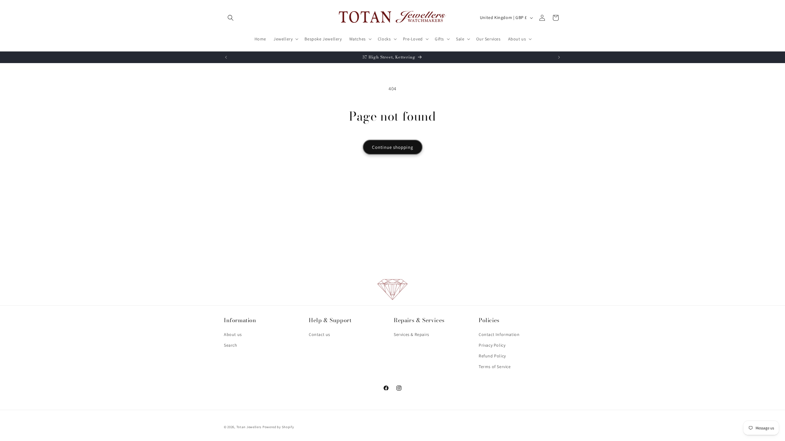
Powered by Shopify (278, 427)
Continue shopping (392, 147)
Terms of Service (495, 366)
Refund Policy (492, 356)
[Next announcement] (559, 57)
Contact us (319, 334)
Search (230, 345)
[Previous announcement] (226, 57)
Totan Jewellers (249, 427)
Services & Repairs (411, 334)
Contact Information (499, 334)
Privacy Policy (492, 345)
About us (233, 334)
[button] (230, 17)
